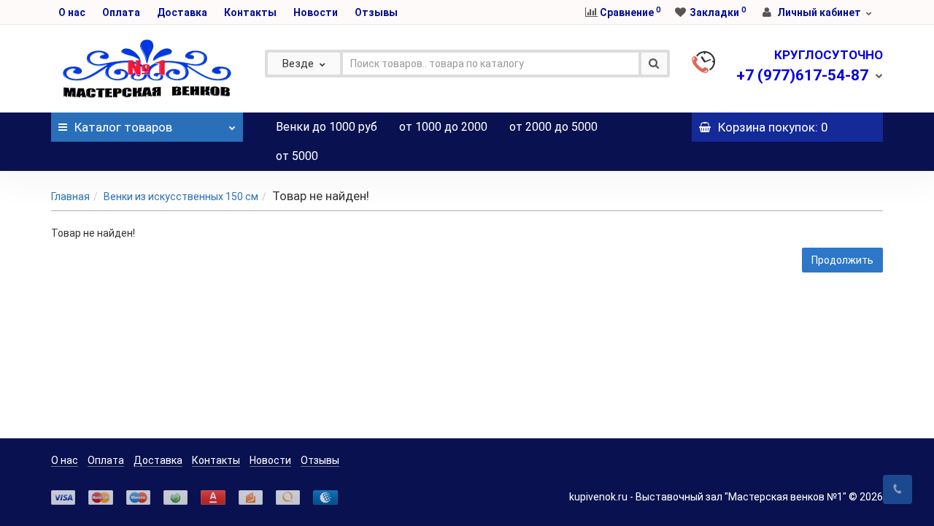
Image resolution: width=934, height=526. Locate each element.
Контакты (250, 12)
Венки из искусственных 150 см (181, 196)
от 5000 (297, 156)
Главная (70, 196)
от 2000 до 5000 (553, 127)
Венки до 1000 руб (326, 127)
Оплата (121, 12)
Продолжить (842, 260)
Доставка (182, 12)
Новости (315, 12)
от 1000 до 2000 (443, 127)
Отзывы (376, 12)
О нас (71, 12)
